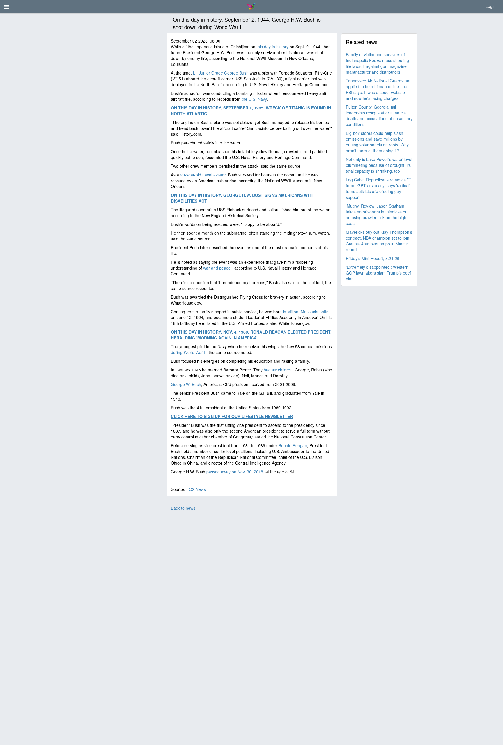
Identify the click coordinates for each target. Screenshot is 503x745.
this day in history (272, 46)
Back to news (183, 508)
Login (491, 6)
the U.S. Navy (254, 99)
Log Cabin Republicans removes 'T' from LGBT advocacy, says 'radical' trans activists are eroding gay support (378, 188)
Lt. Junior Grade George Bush (221, 73)
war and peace (217, 268)
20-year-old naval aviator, (203, 175)
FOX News (196, 489)
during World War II (188, 352)
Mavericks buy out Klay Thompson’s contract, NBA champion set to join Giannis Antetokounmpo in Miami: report (379, 240)
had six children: (279, 370)
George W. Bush (186, 384)
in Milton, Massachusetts (305, 311)
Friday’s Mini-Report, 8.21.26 (372, 258)
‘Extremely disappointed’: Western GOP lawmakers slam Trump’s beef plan (378, 273)
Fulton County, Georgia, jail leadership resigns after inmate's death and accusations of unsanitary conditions (379, 115)
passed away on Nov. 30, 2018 (234, 472)
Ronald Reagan (292, 445)
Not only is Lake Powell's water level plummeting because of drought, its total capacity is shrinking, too (379, 165)
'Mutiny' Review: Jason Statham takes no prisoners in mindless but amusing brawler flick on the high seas (377, 214)
